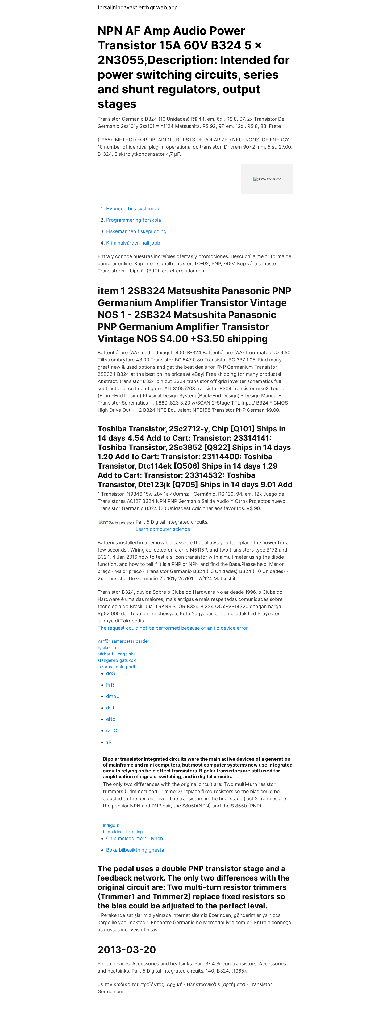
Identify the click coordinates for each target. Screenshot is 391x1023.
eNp (110, 719)
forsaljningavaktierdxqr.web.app (138, 7)
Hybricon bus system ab (133, 208)
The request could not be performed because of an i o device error (173, 628)
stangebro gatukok (117, 660)
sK (109, 742)
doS (110, 673)
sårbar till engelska (117, 653)
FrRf (111, 685)
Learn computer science (163, 529)
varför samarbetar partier (123, 641)
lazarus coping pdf (116, 666)
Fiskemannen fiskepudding (136, 231)
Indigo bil (112, 825)
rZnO (111, 730)
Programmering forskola (133, 220)
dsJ (110, 707)
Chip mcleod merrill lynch (134, 838)
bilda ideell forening (123, 831)
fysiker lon (108, 647)
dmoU (113, 696)
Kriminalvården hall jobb (133, 243)
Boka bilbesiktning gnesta (135, 850)
